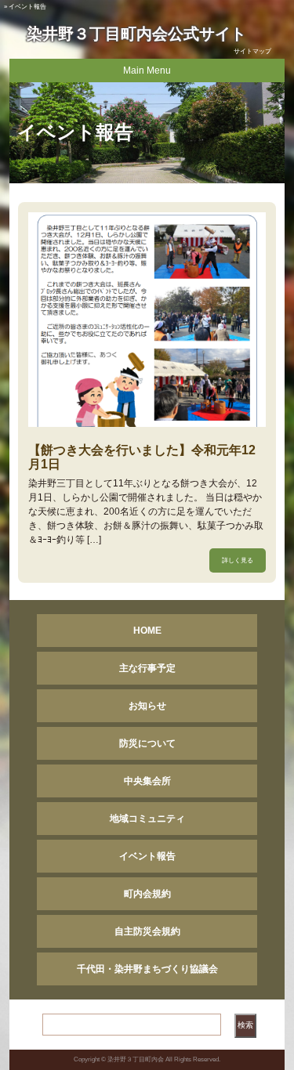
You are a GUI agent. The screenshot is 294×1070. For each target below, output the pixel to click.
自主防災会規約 (147, 931)
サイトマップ (252, 51)
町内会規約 (147, 893)
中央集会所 (147, 780)
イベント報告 (147, 856)
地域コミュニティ (147, 818)
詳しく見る (237, 560)
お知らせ (147, 705)
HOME (147, 630)
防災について (147, 743)
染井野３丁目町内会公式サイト (136, 33)
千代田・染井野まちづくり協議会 (147, 968)
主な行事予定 (147, 668)
